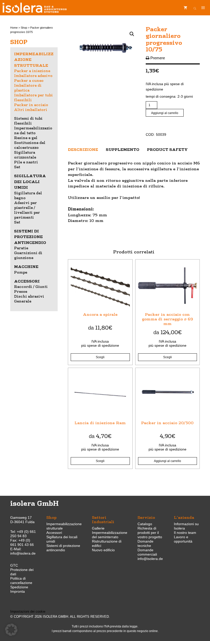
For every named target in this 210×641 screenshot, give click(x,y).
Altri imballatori (30, 109)
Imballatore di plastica (27, 87)
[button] (131, 34)
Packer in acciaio (31, 104)
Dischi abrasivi (29, 296)
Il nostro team (185, 533)
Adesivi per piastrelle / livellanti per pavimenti (27, 209)
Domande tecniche (145, 543)
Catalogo (145, 524)
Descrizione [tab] (83, 149)
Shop (24, 27)
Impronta (17, 591)
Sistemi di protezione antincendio (30, 237)
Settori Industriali (103, 519)
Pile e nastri (26, 162)
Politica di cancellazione (21, 580)
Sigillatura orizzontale (25, 154)
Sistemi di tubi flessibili (28, 120)
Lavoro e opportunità (183, 539)
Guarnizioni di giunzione (28, 255)
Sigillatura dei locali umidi (30, 181)
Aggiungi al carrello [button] (167, 461)
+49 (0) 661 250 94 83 (23, 534)
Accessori (27, 281)
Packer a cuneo (29, 80)
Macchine (26, 266)
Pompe (20, 272)
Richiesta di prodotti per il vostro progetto (150, 532)
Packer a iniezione (32, 70)
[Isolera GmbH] (35, 7)
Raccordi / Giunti (31, 286)
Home (14, 27)
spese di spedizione (103, 345)
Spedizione (19, 587)
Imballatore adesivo (33, 75)
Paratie (21, 247)
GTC (14, 565)
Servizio (146, 517)
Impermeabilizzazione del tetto (33, 130)
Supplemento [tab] (122, 149)
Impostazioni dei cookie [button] (27, 611)
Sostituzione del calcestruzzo (29, 145)
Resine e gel (25, 137)
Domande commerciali (147, 552)
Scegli (100, 357)
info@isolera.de (23, 553)
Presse (20, 291)
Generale (22, 301)
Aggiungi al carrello (164, 113)
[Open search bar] (194, 7)
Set (17, 166)
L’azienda (184, 517)
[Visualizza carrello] (185, 7)
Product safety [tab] (167, 149)
